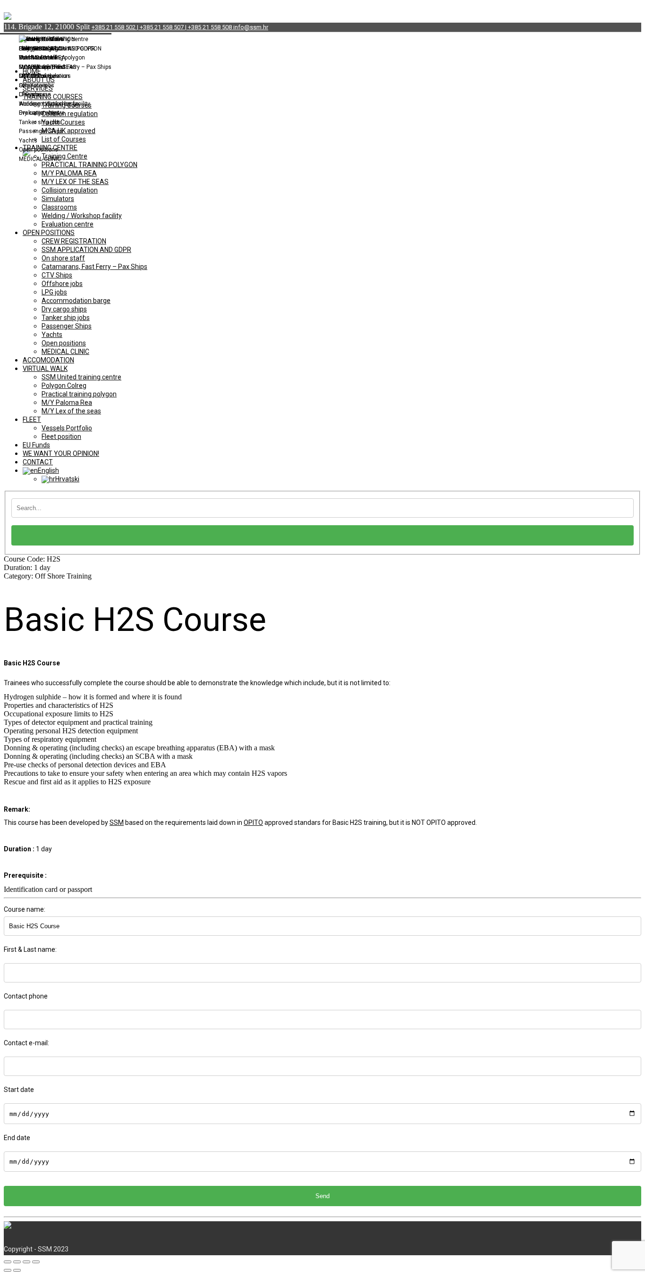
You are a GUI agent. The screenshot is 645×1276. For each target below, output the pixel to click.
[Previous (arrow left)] (7, 1270)
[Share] (17, 1261)
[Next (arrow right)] (17, 1270)
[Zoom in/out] (36, 1261)
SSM (117, 822)
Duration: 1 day (27, 567)
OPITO (253, 822)
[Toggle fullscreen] (26, 1261)
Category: (48, 576)
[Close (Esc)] (7, 1261)
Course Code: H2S (32, 559)
